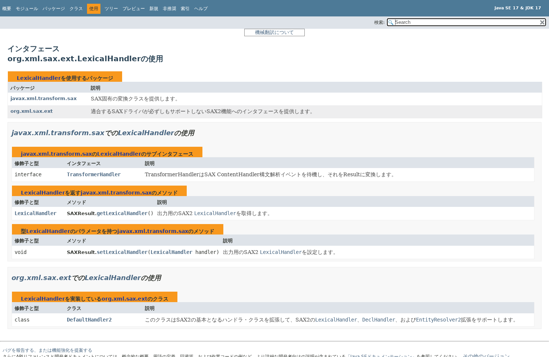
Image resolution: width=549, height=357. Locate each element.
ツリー (111, 8)
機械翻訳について (274, 32)
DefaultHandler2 (89, 320)
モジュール (27, 8)
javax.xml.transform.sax (43, 98)
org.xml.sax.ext (31, 111)
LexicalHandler (39, 78)
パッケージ (54, 8)
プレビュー (133, 8)
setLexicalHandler (122, 252)
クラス (76, 8)
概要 (6, 8)
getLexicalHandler (122, 213)
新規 (153, 8)
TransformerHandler (94, 174)
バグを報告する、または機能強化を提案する (47, 350)
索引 (185, 8)
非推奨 (169, 8)
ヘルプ (201, 8)
